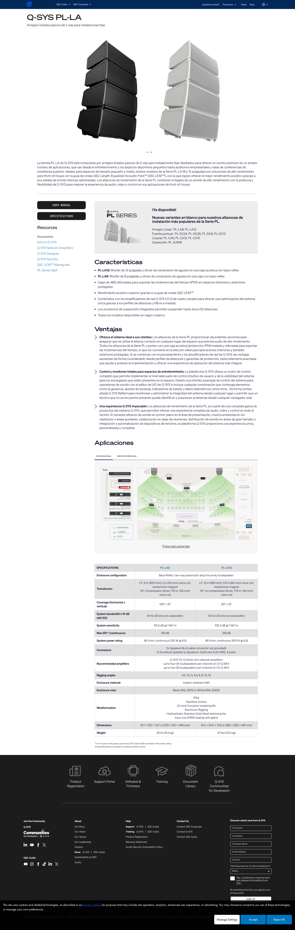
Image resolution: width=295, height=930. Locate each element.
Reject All (279, 920)
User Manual (61, 205)
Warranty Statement (136, 842)
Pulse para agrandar (176, 546)
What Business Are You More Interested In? (250, 866)
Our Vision (80, 832)
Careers (79, 847)
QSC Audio (30, 859)
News (244, 4)
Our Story (80, 827)
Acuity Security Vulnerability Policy (144, 847)
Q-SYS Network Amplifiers (55, 248)
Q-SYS (27, 827)
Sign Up (250, 899)
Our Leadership (83, 842)
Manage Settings (227, 920)
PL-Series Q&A (47, 270)
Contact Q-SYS (185, 831)
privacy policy (237, 892)
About (78, 821)
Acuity (78, 862)
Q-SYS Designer (48, 254)
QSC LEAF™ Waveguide (53, 265)
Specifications (61, 216)
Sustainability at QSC (86, 857)
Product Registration (137, 837)
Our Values (80, 837)
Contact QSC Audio (187, 837)
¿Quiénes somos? (211, 4)
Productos (228, 4)
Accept (253, 920)
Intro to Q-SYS (46, 242)
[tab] (104, 456)
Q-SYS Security (47, 259)
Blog (252, 4)
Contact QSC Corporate (189, 827)
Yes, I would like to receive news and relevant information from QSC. (253, 880)
